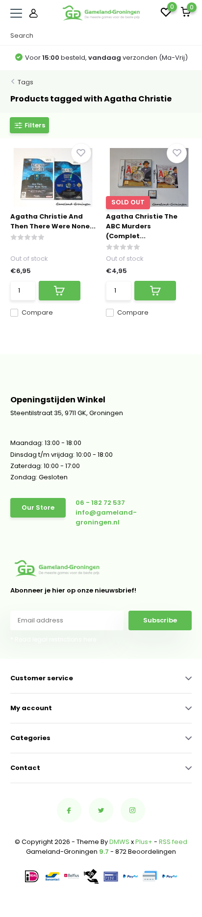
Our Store (38, 507)
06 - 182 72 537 (100, 502)
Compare (37, 312)
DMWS (119, 841)
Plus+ (143, 841)
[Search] (187, 36)
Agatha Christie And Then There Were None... (53, 221)
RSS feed (173, 841)
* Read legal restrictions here (53, 639)
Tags (25, 82)
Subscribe (160, 620)
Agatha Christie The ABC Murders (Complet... (141, 226)
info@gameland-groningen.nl (106, 517)
